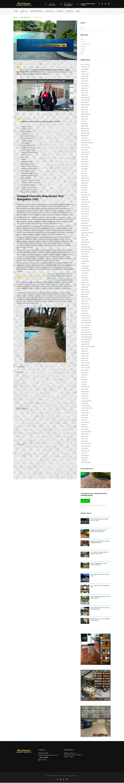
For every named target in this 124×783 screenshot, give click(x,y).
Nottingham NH (85, 341)
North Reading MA (86, 339)
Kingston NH (84, 254)
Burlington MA (85, 133)
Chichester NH (85, 152)
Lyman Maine (85, 277)
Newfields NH (85, 304)
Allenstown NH (85, 67)
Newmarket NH (85, 308)
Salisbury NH (84, 396)
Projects (70, 11)
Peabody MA (84, 349)
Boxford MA (84, 123)
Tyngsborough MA (86, 431)
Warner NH (84, 439)
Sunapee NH (84, 415)
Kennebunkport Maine (87, 249)
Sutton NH (84, 420)
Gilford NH (84, 204)
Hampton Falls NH (86, 225)
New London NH (85, 325)
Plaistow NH (84, 360)
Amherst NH (84, 76)
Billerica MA (84, 116)
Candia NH (84, 138)
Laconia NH (84, 258)
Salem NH (84, 384)
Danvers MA (84, 159)
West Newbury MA (86, 443)
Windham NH (85, 455)
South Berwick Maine (87, 408)
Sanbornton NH (85, 386)
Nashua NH (84, 301)
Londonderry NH (85, 270)
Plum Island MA (85, 363)
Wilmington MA (85, 450)
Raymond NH (84, 370)
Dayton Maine (85, 164)
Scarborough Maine (86, 401)
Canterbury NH (85, 140)
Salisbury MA (85, 394)
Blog (78, 11)
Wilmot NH (84, 453)
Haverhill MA (84, 228)
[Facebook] (99, 4)
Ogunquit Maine (85, 344)
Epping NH (84, 187)
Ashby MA (84, 88)
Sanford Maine (85, 391)
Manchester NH (85, 285)
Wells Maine (84, 441)
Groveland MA (85, 218)
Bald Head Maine (85, 97)
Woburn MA (84, 458)
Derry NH (84, 171)
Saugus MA (84, 398)
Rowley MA (84, 375)
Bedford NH (84, 107)
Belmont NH (84, 109)
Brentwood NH (85, 128)
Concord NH (84, 154)
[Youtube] (105, 4)
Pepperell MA (85, 356)
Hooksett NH (84, 240)
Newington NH (85, 306)
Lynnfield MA (85, 280)
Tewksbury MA (85, 422)
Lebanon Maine (85, 261)
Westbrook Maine (86, 446)
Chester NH (84, 149)
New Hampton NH (86, 322)
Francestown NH (85, 195)
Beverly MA (84, 112)
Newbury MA (84, 313)
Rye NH (83, 377)
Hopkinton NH (85, 242)
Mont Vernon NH (85, 299)
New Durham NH (85, 320)
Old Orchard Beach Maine (88, 346)
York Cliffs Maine (86, 462)
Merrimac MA (85, 289)
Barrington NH (85, 104)
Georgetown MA (85, 202)
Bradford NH (84, 126)
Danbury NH (84, 157)
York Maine (84, 460)
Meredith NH (84, 287)
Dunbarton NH (85, 178)
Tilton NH (84, 424)
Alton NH (83, 71)
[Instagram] (109, 4)
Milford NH (84, 296)
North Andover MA (86, 332)
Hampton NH (84, 223)
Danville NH (84, 161)
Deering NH (84, 168)
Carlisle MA (84, 145)
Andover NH (84, 81)
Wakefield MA (85, 434)
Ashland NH (84, 90)
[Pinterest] (102, 4)
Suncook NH (84, 417)
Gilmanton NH (85, 206)
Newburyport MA (86, 315)
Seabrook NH (84, 403)
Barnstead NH (85, 102)
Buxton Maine (85, 135)
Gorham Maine (85, 211)
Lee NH (83, 263)
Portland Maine (85, 365)
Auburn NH (84, 95)
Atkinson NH (84, 93)
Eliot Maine (84, 185)
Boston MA (84, 119)
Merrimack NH (85, 292)
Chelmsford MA (85, 147)
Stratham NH (84, 410)
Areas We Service (36, 11)
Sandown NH (84, 389)
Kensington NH (85, 251)
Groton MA (84, 216)
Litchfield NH (85, 268)
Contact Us (50, 11)
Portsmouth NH (85, 367)
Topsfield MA (84, 427)
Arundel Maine (85, 86)
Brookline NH (85, 131)
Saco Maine (84, 379)
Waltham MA (84, 436)
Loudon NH (84, 273)
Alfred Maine (84, 69)
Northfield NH (85, 327)
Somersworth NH (85, 405)
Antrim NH (84, 83)
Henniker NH (84, 230)
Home (16, 11)
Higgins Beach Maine (87, 232)
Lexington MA (85, 266)
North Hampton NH (86, 337)
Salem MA (84, 382)
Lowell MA (84, 275)
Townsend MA (85, 429)
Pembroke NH (85, 353)
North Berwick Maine (87, 334)
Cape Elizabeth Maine (87, 142)
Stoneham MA (85, 413)
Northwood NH (85, 330)
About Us (24, 11)
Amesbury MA (85, 74)
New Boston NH (85, 318)
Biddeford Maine (85, 114)
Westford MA (84, 448)
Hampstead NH (85, 221)
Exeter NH (84, 192)
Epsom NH (84, 190)
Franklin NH (84, 197)
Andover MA (84, 78)
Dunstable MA (85, 180)
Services (60, 11)
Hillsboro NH (84, 235)
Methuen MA (84, 294)
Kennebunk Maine (86, 247)
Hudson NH (84, 244)
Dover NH (84, 173)
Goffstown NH (85, 209)
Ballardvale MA (85, 100)
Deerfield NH (84, 166)
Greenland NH (85, 213)
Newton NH (84, 311)
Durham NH (84, 183)
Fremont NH (84, 199)
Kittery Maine (85, 256)
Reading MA (84, 372)
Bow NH (83, 121)
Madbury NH (84, 282)
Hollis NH (84, 237)
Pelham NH (84, 351)
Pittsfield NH (84, 358)
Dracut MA (84, 176)
